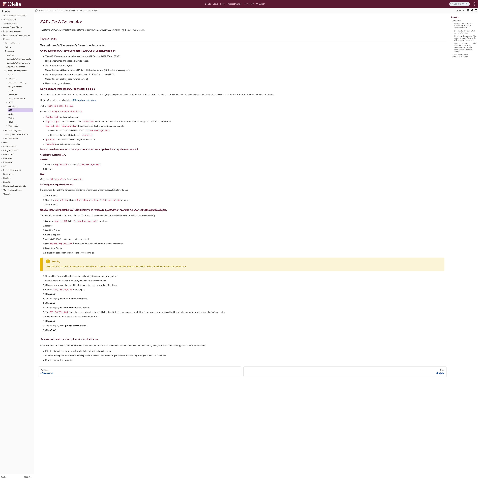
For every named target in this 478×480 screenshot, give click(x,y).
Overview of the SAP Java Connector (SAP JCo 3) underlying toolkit (463, 26)
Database (12, 78)
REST (10, 102)
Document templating (17, 82)
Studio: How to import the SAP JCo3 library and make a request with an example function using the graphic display (465, 47)
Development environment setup (16, 35)
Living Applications (11, 150)
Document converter (16, 98)
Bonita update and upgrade (14, 186)
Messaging (12, 94)
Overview (10, 55)
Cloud (215, 4)
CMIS (10, 74)
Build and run (8, 154)
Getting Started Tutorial (12, 27)
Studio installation (10, 23)
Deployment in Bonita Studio (17, 134)
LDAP (10, 90)
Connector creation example (18, 63)
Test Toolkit (249, 4)
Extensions (7, 158)
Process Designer (234, 4)
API (4, 166)
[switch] (474, 3)
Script (10, 114)
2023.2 (459, 10)
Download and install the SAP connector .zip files (464, 32)
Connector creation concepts (19, 59)
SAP (10, 110)
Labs (222, 4)
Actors (8, 47)
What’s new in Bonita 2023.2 (15, 15)
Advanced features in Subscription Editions (460, 55)
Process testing (11, 138)
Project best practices (12, 31)
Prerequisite (456, 21)
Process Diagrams (12, 43)
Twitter (11, 118)
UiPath (11, 122)
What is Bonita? (9, 19)
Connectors (10, 51)
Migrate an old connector (17, 67)
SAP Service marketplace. (84, 100)
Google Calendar (15, 86)
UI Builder (260, 4)
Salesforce (12, 106)
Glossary (7, 194)
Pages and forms (10, 146)
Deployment (8, 174)
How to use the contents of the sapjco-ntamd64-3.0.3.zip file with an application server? (465, 38)
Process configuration (14, 130)
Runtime (6, 178)
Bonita (208, 4)
